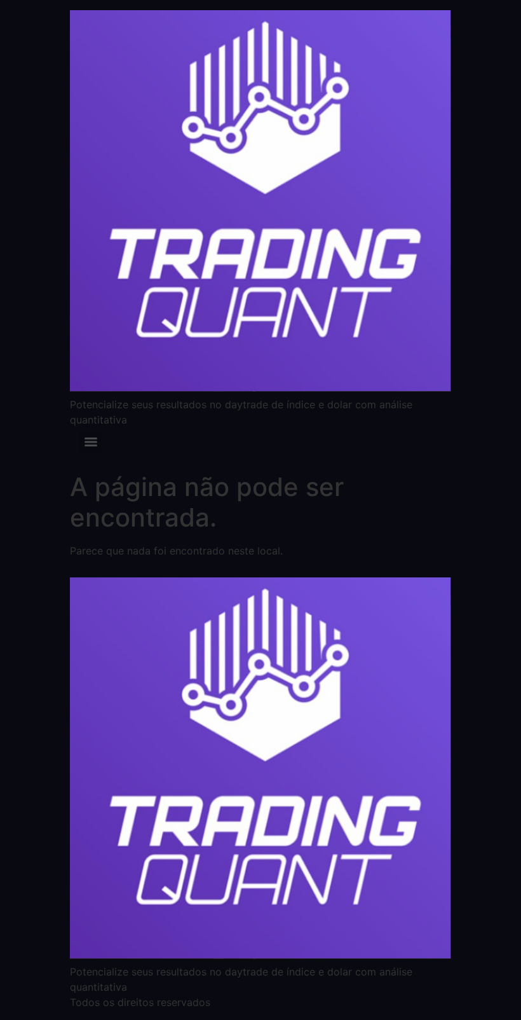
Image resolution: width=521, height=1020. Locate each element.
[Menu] (90, 441)
